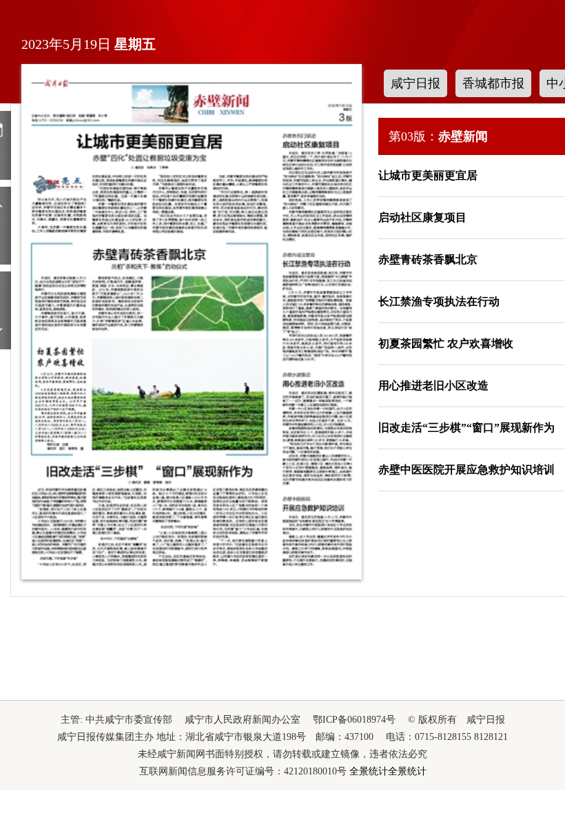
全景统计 (368, 771)
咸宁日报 (415, 83)
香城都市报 (493, 83)
